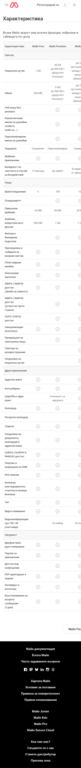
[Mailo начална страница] (14, 5)
